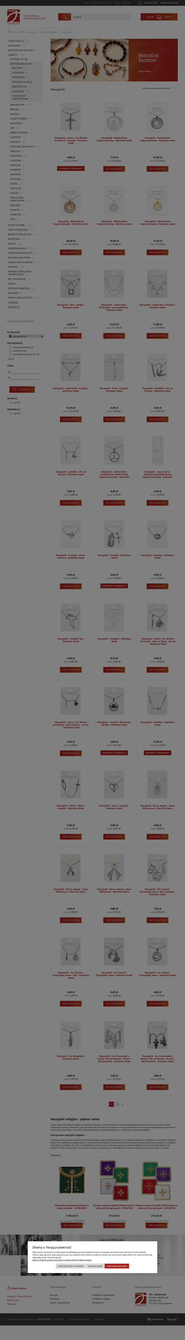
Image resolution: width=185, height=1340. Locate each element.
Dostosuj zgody (95, 1266)
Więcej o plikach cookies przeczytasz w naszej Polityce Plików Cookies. (62, 1260)
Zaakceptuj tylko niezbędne (71, 1266)
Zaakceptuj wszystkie (117, 1266)
